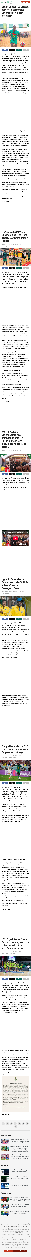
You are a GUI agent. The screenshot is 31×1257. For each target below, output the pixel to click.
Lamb (12, 1228)
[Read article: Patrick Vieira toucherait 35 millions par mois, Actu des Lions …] (5, 1213)
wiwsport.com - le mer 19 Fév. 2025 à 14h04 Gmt (13, 951)
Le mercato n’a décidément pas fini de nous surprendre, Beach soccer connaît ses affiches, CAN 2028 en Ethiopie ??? (20, 1199)
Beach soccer (7, 21)
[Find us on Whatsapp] (3, 1123)
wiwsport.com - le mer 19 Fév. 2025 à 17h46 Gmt (13, 19)
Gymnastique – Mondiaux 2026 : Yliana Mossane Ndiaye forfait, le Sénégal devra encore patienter (19, 1141)
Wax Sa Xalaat (7, 452)
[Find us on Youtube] (19, 1123)
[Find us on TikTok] (23, 1123)
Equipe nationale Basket (10, 246)
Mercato (18, 1226)
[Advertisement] (15, 111)
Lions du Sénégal (24, 1226)
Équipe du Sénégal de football (9, 1226)
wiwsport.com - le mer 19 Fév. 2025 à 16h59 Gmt (13, 450)
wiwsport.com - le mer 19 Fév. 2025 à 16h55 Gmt (13, 591)
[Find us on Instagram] (15, 1123)
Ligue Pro (6, 593)
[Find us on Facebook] (7, 1123)
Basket (6, 953)
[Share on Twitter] (12, 50)
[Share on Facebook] (5, 50)
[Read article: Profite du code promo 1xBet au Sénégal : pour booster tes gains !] (5, 1186)
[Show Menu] (2, 2)
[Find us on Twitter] (11, 1123)
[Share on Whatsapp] (19, 50)
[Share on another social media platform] (26, 50)
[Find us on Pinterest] (15, 1126)
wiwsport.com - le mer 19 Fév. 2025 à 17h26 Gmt (13, 244)
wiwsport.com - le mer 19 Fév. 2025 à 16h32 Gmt (13, 755)
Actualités (16, 1229)
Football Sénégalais (6, 1228)
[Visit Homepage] (8, 2)
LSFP (17, 1232)
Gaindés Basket (12, 953)
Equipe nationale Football (10, 757)
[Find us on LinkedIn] (27, 1123)
